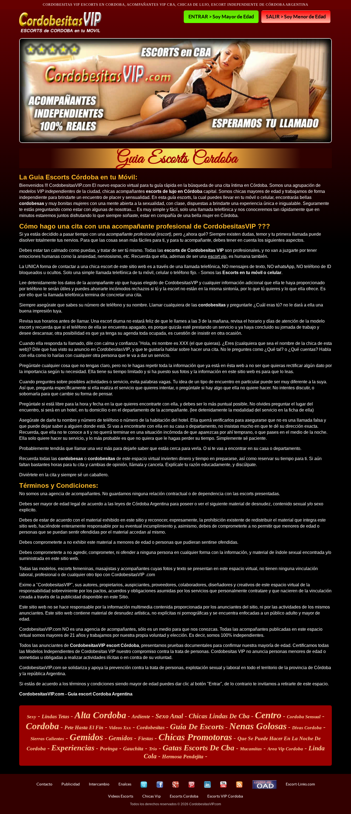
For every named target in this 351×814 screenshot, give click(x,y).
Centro (268, 715)
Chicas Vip (151, 796)
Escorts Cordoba (184, 796)
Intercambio (99, 784)
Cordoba (42, 726)
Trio (153, 748)
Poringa (109, 748)
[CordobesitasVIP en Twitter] (143, 784)
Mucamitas (251, 748)
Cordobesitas (151, 727)
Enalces (124, 784)
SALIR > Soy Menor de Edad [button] (296, 16)
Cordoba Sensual (304, 716)
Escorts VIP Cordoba (225, 796)
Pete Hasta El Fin (83, 727)
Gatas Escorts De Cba (198, 747)
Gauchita (133, 748)
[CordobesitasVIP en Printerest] (191, 784)
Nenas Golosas (258, 726)
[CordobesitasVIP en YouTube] (223, 784)
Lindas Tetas (55, 716)
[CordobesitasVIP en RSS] (239, 784)
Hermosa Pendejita (182, 756)
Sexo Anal (169, 716)
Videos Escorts (120, 796)
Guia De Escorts (197, 726)
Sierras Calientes (47, 738)
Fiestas (145, 738)
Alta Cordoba (100, 715)
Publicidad (70, 784)
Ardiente (141, 716)
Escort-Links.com (300, 784)
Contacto (44, 784)
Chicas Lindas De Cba (219, 716)
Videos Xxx (120, 727)
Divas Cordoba (307, 727)
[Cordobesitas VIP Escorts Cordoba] (60, 22)
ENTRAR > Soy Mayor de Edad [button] (221, 16)
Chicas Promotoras (195, 737)
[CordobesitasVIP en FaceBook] (159, 784)
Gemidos (86, 737)
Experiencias (72, 747)
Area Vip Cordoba (285, 748)
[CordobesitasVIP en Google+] (175, 784)
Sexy (31, 716)
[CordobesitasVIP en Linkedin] (207, 784)
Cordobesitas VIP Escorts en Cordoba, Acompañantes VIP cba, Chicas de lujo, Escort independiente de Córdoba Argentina (175, 4)
